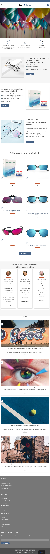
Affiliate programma (5, 510)
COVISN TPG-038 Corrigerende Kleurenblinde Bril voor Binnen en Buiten (37, 214)
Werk (2, 507)
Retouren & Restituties (5, 500)
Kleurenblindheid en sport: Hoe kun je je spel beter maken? (25, 425)
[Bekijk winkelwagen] (48, 5)
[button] (1, 4)
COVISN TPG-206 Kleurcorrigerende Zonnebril (37, 245)
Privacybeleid (4, 503)
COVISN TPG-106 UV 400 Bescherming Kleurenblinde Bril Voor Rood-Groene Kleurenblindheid (12, 243)
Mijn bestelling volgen (5, 524)
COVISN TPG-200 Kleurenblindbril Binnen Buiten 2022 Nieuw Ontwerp (37, 181)
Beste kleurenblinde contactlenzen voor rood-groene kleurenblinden (12, 181)
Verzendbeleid (4, 498)
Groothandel (3, 528)
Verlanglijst (3, 521)
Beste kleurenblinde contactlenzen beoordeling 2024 (25, 387)
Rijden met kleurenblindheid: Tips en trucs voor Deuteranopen (25, 464)
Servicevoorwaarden (5, 505)
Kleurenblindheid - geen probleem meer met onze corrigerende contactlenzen (25, 348)
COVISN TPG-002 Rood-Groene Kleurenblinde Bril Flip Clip (12, 211)
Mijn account (3, 517)
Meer (25, 354)
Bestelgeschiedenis (5, 519)
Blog (2, 526)
